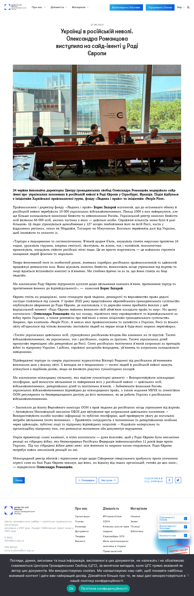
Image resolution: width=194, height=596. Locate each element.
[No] (187, 575)
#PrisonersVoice (112, 516)
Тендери (80, 536)
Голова (79, 521)
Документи (82, 531)
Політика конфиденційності (104, 588)
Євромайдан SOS (113, 536)
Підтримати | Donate (160, 7)
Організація (82, 516)
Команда (80, 526)
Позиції (135, 526)
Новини (135, 516)
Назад (18, 480)
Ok (71, 588)
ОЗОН (106, 521)
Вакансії (80, 541)
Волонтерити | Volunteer (126, 7)
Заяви (134, 521)
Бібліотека (137, 531)
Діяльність (57, 7)
